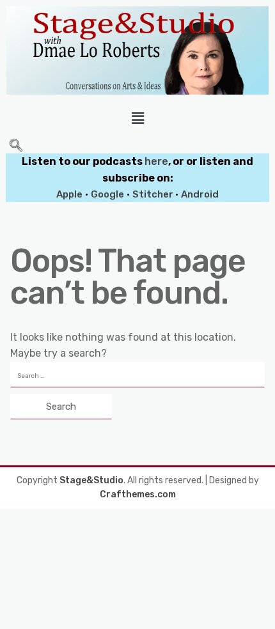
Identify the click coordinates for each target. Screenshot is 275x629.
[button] (137, 118)
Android (200, 194)
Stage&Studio (91, 480)
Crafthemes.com (138, 494)
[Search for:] (137, 374)
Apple (69, 194)
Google (107, 194)
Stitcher (153, 194)
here (156, 161)
